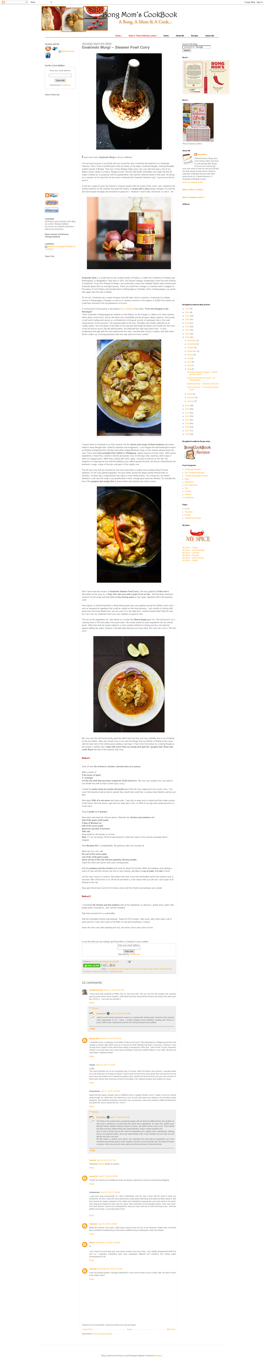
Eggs (187, 479)
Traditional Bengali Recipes (196, 476)
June (189, 362)
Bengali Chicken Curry (132, 969)
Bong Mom (101, 1014)
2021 (187, 316)
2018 (187, 327)
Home (129, 1329)
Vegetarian (189, 482)
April (189, 369)
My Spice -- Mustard (190, 555)
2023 (187, 309)
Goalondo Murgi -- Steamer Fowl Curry (203, 384)
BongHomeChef (96, 990)
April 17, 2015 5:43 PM (119, 1117)
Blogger (159, 1356)
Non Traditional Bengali (194, 473)
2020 (187, 319)
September (192, 351)
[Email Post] (129, 961)
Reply (91, 1003)
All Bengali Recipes (193, 469)
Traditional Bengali (115, 971)
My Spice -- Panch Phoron (193, 558)
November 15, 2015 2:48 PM (108, 1243)
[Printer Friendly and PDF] (91, 966)
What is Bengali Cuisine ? (193, 197)
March (190, 394)
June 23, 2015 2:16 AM (110, 1192)
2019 (187, 323)
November (191, 344)
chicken (101, 1164)
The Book (189, 512)
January (190, 401)
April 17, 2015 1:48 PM (110, 1091)
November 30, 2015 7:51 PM (110, 1269)
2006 (187, 434)
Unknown (93, 1224)
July (189, 358)
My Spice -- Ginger (190, 547)
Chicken (156, 969)
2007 (187, 431)
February (191, 397)
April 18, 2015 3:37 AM (106, 1160)
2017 (187, 330)
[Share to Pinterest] (114, 965)
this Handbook (127, 309)
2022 (187, 312)
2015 (187, 337)
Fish (186, 488)
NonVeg (163, 969)
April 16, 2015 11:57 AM (111, 1038)
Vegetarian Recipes (193, 518)
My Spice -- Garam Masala (193, 550)
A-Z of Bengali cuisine (115, 969)
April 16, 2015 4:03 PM (105, 1065)
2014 (187, 406)
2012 (187, 413)
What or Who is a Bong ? (193, 190)
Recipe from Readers (100, 971)
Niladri (92, 1243)
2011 (187, 416)
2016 (187, 334)
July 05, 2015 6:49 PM (107, 1224)
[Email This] (102, 965)
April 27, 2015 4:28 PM (108, 1176)
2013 (187, 409)
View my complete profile (192, 182)
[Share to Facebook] (111, 965)
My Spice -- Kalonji (190, 560)
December (191, 340)
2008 (187, 427)
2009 (187, 423)
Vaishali (92, 1160)
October (190, 347)
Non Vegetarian (191, 485)
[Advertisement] (57, 142)
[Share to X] (108, 965)
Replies (95, 1008)
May (189, 365)
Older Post (171, 1329)
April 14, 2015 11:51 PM (114, 990)
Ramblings (189, 497)
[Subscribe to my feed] (48, 51)
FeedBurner (135, 954)
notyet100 (93, 1176)
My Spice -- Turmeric (191, 553)
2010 (187, 420)
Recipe (188, 515)
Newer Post (87, 1329)
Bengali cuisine (146, 969)
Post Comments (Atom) (102, 1334)
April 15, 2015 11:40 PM (120, 1014)
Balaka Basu (94, 1038)
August (190, 355)
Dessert (188, 494)
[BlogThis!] (105, 965)
